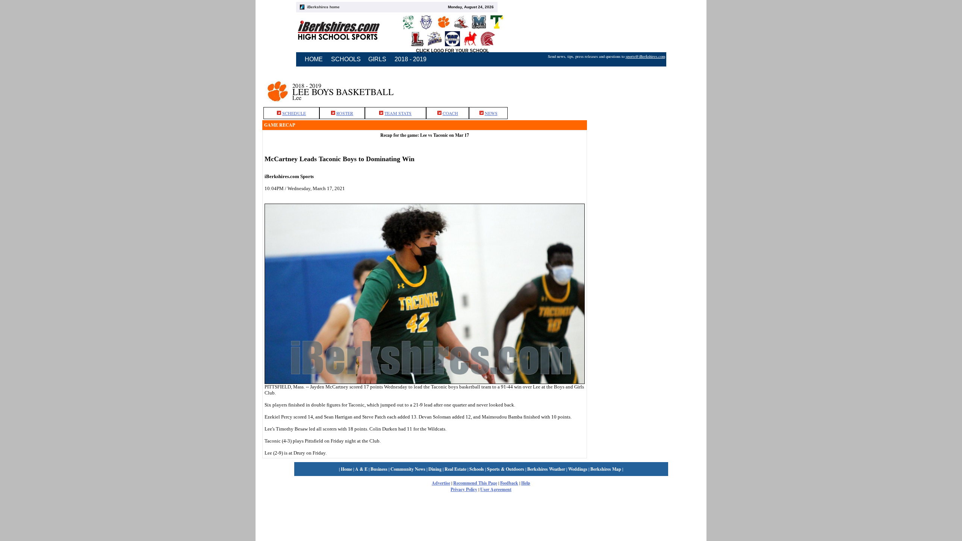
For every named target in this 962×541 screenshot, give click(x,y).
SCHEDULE (294, 113)
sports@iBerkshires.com (645, 56)
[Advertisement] (643, 87)
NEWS (491, 113)
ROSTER (344, 113)
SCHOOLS (346, 59)
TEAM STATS (397, 113)
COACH (450, 113)
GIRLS (377, 59)
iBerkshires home (323, 7)
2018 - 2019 (411, 59)
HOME (314, 59)
